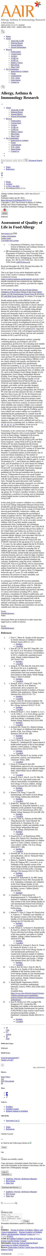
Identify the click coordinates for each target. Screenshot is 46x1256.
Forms (13, 73)
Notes (8, 167)
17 (42, 422)
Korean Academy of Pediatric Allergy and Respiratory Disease (21, 1233)
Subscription (15, 80)
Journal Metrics (17, 45)
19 (5, 424)
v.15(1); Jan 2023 (12, 186)
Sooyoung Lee (6, 233)
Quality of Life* (7, 1060)
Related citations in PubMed (17, 1111)
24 (10, 472)
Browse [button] (9, 49)
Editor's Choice (17, 63)
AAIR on (15, 58)
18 (2, 424)
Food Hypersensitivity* (10, 1058)
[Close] (2, 104)
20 (8, 424)
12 (26, 366)
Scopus (4, 1241)
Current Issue (16, 54)
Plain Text (10, 1183)
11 (23, 366)
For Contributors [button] (12, 69)
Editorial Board (17, 43)
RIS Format (10, 1181)
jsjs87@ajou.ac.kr (23, 262)
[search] (26, 160)
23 (28, 433)
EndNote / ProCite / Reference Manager (21, 1179)
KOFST (10, 1236)
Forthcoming (16, 52)
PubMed (12, 1239)
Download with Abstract (10, 1187)
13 (35, 381)
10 (14, 344)
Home (8, 36)
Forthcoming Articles (16, 1247)
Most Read (15, 65)
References (10, 169)
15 (40, 381)
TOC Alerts (15, 78)
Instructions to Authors (19, 71)
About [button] (8, 39)
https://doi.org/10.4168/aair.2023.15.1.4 (16, 200)
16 (10, 409)
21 (11, 424)
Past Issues (39, 1247)
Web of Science (36, 1239)
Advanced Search (35, 160)
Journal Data (24, 1245)
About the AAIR (17, 41)
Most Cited (15, 67)
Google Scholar (13, 1241)
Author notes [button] (6, 238)
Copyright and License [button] (10, 240)
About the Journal (18, 1243)
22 (14, 424)
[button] (3, 31)
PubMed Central (12, 1109)
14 (38, 381)
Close (4, 1147)
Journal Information (18, 47)
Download (5, 1174)
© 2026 (20, 1254)
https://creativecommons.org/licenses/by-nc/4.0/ (20, 279)
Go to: (3, 611)
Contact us (15, 82)
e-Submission (16, 76)
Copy (4, 1172)
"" (22, 293)
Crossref (23, 1241)
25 (23, 509)
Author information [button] (8, 236)
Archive (14, 56)
